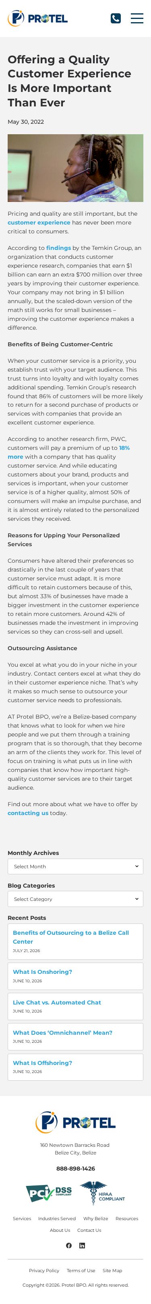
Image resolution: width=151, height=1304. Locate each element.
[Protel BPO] (38, 18)
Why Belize (95, 1218)
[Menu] (137, 18)
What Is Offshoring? (42, 1063)
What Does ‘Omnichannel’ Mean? (62, 1032)
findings (58, 248)
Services (22, 1218)
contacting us (28, 813)
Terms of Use (81, 1270)
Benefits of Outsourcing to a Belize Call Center (71, 937)
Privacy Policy (44, 1270)
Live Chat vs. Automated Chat (57, 1002)
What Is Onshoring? (42, 972)
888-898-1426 (115, 18)
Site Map (112, 1270)
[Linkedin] (82, 1246)
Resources (127, 1218)
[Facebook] (69, 1246)
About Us (60, 1230)
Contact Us (89, 1230)
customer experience (39, 222)
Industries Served (57, 1218)
